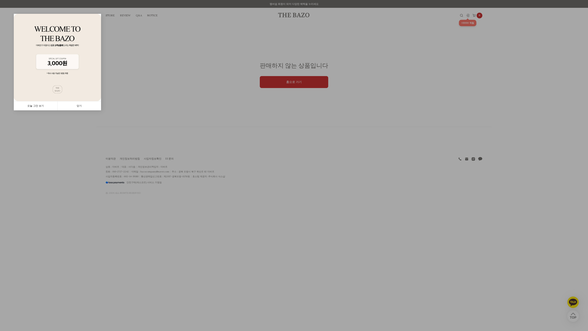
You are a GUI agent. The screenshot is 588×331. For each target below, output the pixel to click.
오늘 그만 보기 (35, 105)
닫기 (79, 105)
